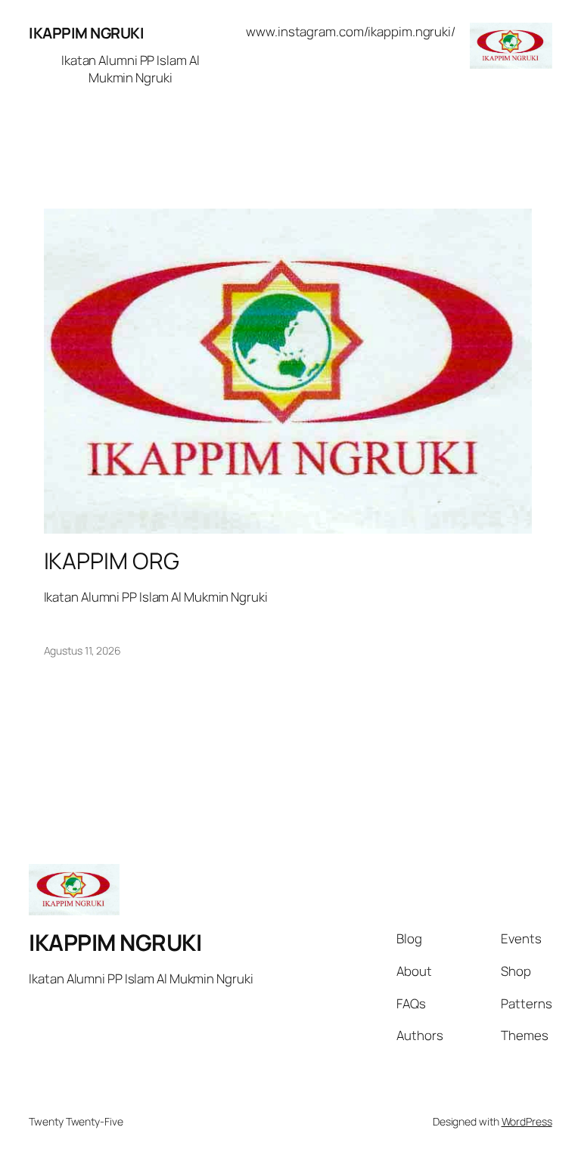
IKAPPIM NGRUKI (86, 33)
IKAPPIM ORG (111, 560)
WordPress (527, 1121)
